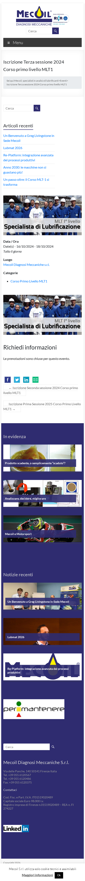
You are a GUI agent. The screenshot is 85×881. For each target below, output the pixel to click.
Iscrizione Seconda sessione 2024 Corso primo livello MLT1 (40, 390)
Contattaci (10, 790)
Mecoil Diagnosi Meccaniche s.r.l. (26, 264)
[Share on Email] (35, 379)
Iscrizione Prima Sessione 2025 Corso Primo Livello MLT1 (42, 406)
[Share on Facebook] (7, 379)
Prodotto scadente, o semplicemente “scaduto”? (35, 463)
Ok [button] (59, 875)
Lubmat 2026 (12, 148)
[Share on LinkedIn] (26, 379)
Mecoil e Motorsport (18, 534)
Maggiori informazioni (37, 875)
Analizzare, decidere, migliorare (25, 498)
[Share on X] (17, 379)
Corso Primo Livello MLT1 (29, 281)
